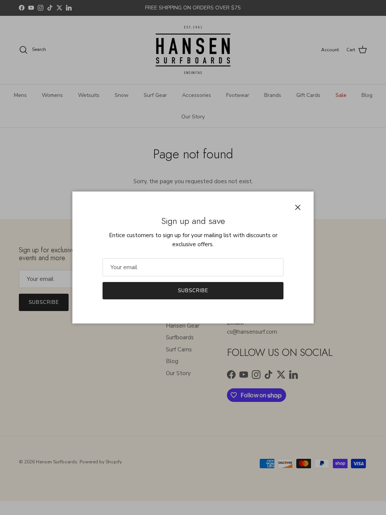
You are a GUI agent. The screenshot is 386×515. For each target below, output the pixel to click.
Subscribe (193, 290)
